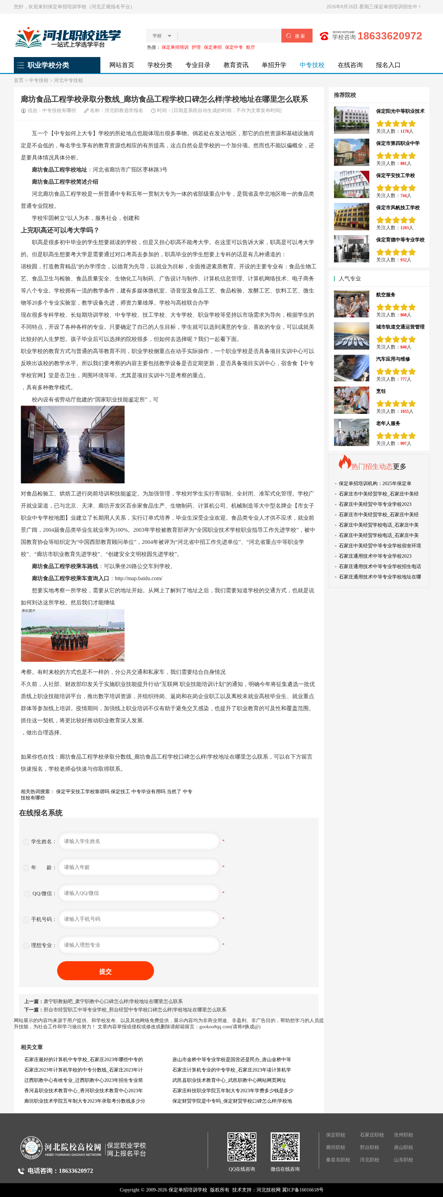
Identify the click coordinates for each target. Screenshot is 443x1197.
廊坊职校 (335, 1147)
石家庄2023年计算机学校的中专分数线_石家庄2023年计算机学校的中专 (83, 1071)
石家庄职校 (372, 1135)
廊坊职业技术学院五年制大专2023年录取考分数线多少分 (84, 1101)
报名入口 (388, 65)
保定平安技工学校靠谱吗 (82, 791)
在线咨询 (350, 65)
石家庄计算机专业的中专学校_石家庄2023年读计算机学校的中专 (231, 1071)
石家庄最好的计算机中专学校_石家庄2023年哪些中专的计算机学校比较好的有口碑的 (83, 1061)
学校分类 (159, 65)
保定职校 (335, 1135)
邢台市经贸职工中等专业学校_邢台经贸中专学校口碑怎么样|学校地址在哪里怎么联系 (135, 1009)
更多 (400, 466)
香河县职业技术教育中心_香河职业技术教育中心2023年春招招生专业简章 (83, 1092)
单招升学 (274, 65)
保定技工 (120, 791)
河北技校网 (268, 1190)
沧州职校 (403, 1135)
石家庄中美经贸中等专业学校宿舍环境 (380, 545)
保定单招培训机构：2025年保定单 (375, 483)
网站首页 (121, 65)
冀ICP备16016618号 (303, 1190)
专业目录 (198, 65)
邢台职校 (369, 1147)
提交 (105, 971)
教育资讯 (236, 65)
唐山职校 (403, 1147)
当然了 (174, 791)
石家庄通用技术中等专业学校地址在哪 (380, 576)
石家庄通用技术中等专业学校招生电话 (380, 566)
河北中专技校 (68, 80)
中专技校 (312, 65)
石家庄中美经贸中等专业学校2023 (375, 504)
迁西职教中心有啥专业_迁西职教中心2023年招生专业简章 (83, 1082)
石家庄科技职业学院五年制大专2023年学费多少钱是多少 (232, 1090)
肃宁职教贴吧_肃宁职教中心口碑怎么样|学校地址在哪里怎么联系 (113, 1001)
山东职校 (403, 1159)
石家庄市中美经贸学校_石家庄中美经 (379, 494)
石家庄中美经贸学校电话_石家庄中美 (379, 525)
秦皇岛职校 (338, 1159)
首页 (19, 80)
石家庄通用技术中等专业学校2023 (375, 556)
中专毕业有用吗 (148, 791)
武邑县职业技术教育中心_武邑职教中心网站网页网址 (229, 1080)
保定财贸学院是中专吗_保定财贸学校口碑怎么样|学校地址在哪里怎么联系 (232, 1102)
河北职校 (369, 1159)
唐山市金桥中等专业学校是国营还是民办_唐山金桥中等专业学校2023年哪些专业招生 (231, 1061)
